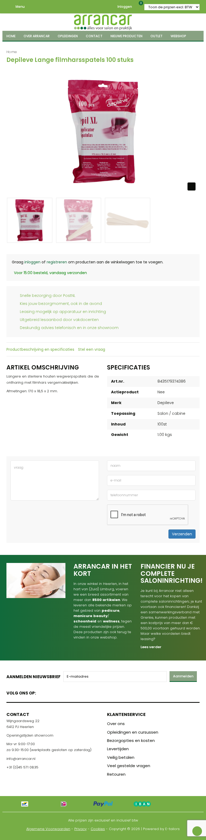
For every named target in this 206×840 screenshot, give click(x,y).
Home (11, 51)
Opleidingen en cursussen (132, 732)
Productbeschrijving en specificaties (40, 349)
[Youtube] (51, 692)
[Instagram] (60, 692)
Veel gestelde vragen (128, 765)
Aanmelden (183, 676)
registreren (57, 262)
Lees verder (151, 646)
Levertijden (118, 749)
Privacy (80, 828)
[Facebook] (41, 692)
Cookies (98, 828)
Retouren (116, 774)
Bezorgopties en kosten (131, 740)
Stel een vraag (91, 349)
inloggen (32, 262)
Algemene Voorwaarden (48, 828)
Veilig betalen (120, 757)
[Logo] (103, 21)
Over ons (116, 723)
